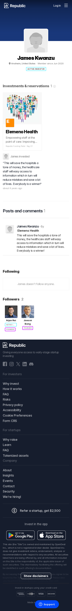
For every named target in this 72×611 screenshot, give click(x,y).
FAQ (6, 394)
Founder (10, 329)
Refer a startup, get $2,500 (40, 510)
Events (8, 481)
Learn (7, 445)
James (14, 156)
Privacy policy (13, 405)
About (7, 470)
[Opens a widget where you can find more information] (47, 604)
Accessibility (12, 410)
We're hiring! (12, 497)
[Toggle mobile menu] (66, 5)
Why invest (11, 383)
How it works (12, 389)
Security (9, 491)
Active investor (36, 69)
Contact (9, 486)
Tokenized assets (16, 455)
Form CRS (10, 421)
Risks (6, 399)
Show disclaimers (36, 576)
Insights (8, 475)
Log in (57, 5)
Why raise (10, 439)
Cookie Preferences (17, 415)
